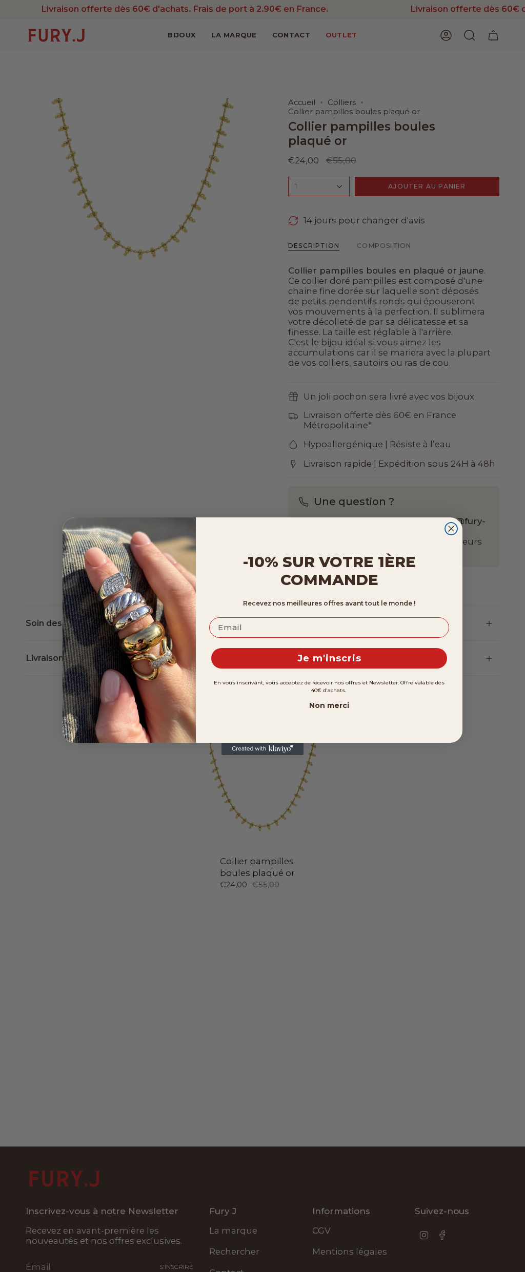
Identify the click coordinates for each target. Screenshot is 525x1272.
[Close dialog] (451, 529)
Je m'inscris (329, 658)
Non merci (329, 705)
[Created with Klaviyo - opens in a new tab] (262, 749)
